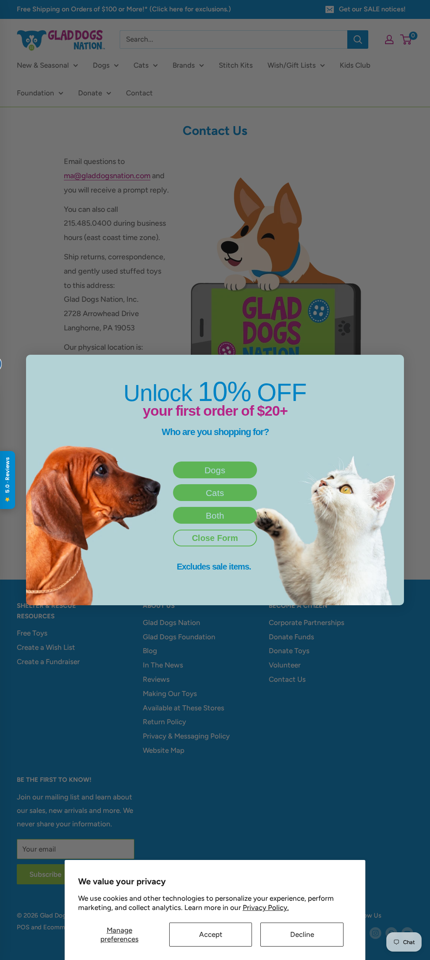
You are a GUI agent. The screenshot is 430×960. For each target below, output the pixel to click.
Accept (211, 934)
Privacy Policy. (266, 907)
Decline (302, 934)
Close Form (215, 538)
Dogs (215, 470)
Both (215, 515)
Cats (215, 493)
